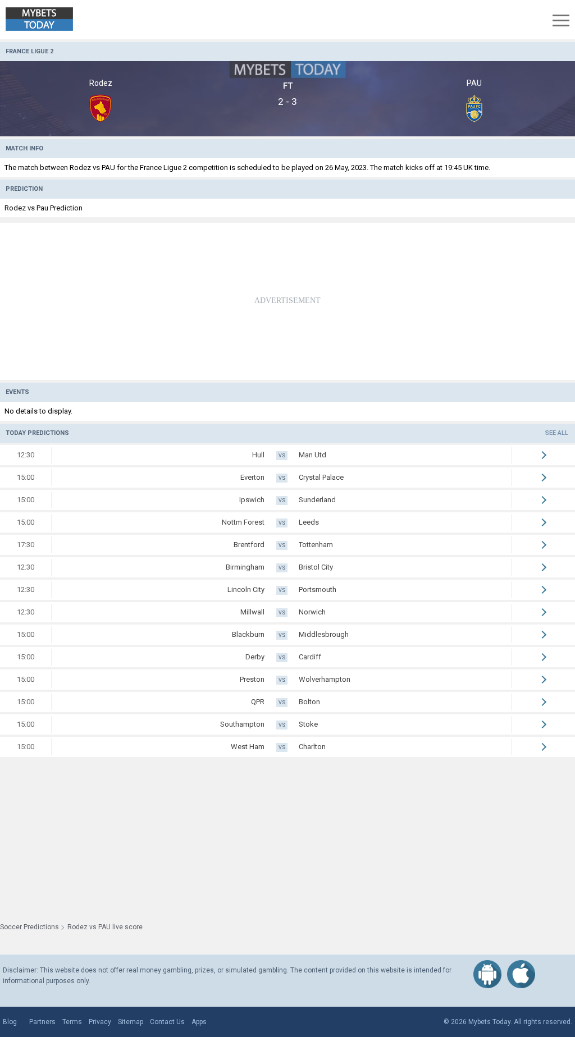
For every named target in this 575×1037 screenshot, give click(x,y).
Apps (199, 1022)
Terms (72, 1022)
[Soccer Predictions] (47, 19)
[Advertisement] (287, 301)
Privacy (100, 1022)
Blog (10, 1022)
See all (556, 433)
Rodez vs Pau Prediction (43, 208)
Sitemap (130, 1022)
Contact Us (167, 1022)
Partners (42, 1022)
